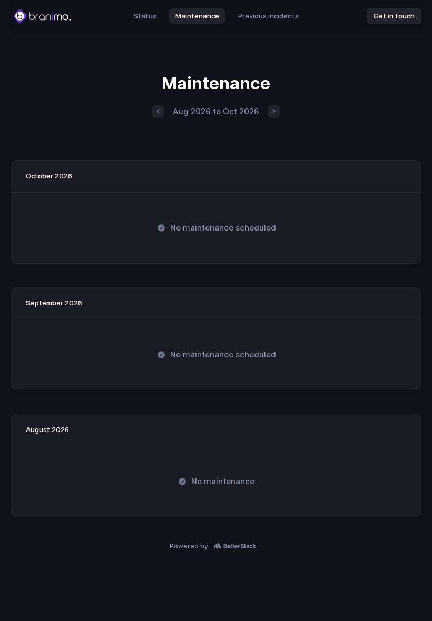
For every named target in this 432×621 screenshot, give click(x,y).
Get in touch (394, 16)
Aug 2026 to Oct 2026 (216, 111)
